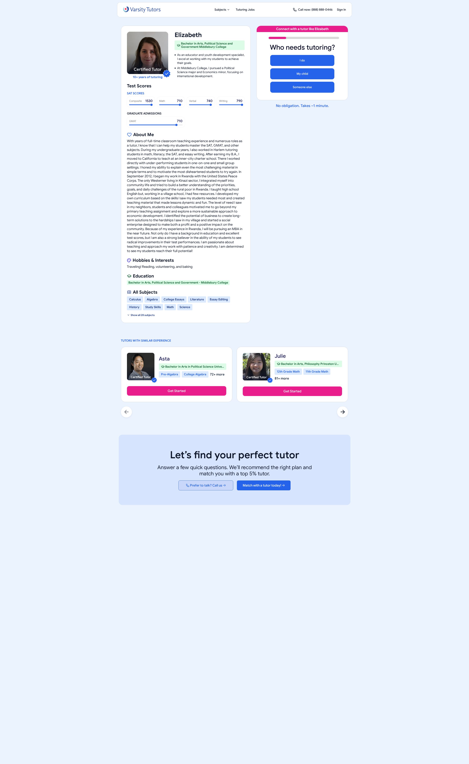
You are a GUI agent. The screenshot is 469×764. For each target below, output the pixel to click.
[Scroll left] (126, 411)
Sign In (341, 10)
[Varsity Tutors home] (141, 10)
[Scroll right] (342, 411)
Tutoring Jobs (245, 10)
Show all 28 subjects (143, 315)
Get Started (177, 391)
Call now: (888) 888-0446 (315, 10)
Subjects (220, 10)
